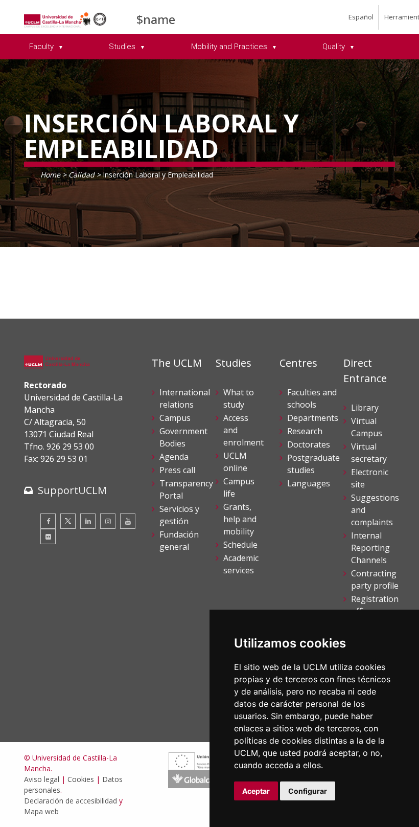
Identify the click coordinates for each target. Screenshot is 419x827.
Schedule (240, 544)
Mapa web (41, 811)
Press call (177, 470)
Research (304, 431)
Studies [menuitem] (123, 46)
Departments (312, 417)
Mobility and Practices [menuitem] (230, 46)
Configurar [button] (307, 791)
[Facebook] (48, 521)
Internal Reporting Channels (370, 548)
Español (361, 16)
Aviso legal (41, 779)
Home (50, 175)
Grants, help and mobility (240, 519)
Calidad (81, 175)
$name (155, 19)
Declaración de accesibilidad (70, 801)
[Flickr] (48, 536)
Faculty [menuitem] (42, 46)
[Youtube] (127, 521)
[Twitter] (68, 521)
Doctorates (308, 444)
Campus (175, 417)
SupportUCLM (72, 490)
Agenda (174, 456)
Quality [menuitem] (334, 46)
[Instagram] (107, 521)
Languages (308, 483)
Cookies (80, 779)
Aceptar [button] (256, 791)
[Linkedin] (88, 521)
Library (365, 407)
